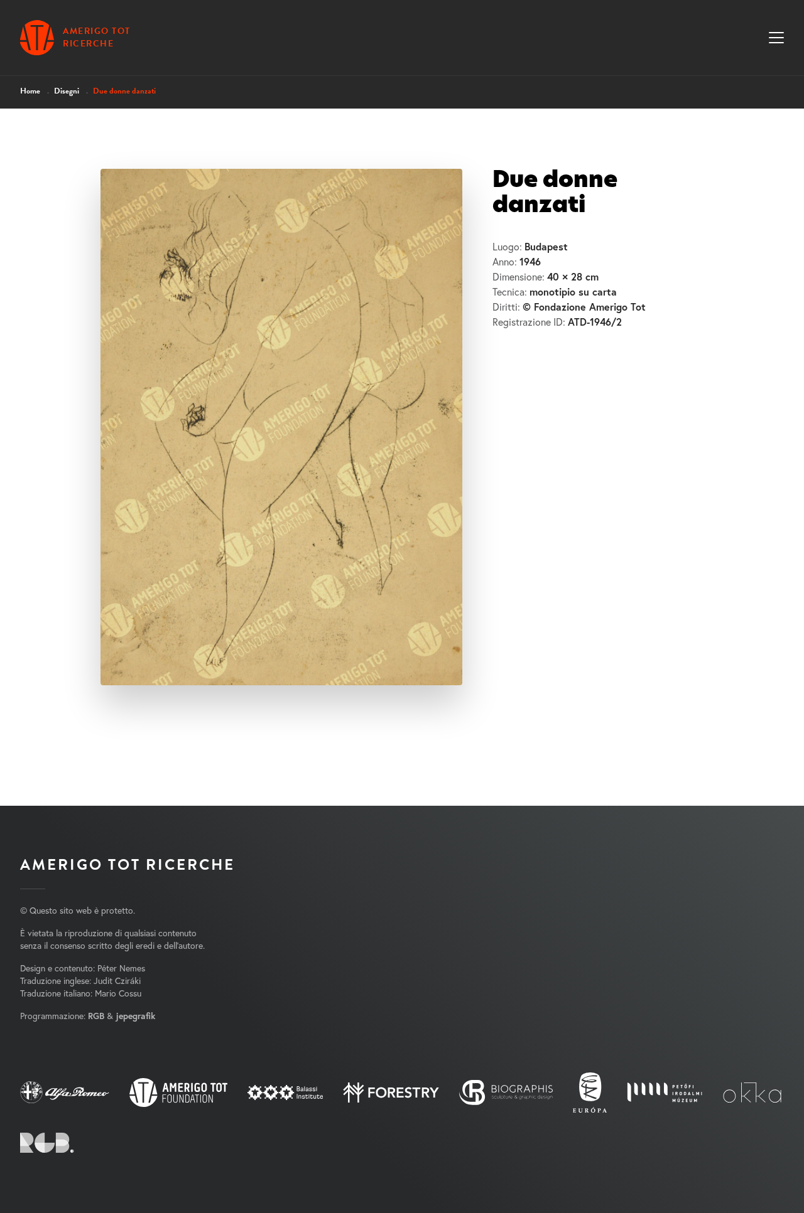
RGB (96, 1016)
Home (30, 91)
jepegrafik (135, 1016)
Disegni (66, 91)
